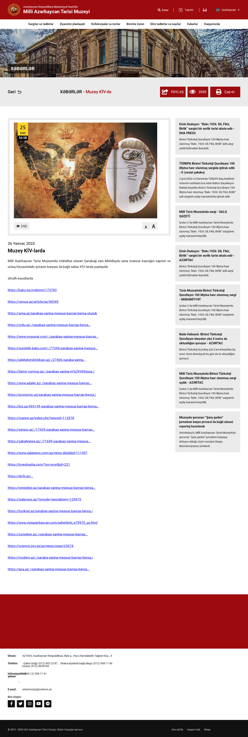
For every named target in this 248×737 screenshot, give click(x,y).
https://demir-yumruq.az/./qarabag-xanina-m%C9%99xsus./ (51, 371)
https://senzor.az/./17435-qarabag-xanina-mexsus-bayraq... (51, 429)
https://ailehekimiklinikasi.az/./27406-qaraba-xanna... (46, 360)
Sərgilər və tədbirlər (40, 24)
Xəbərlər (192, 24)
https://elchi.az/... (20, 476)
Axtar (165, 10)
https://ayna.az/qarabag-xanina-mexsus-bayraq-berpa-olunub (52, 313)
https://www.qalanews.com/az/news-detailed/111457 (48, 453)
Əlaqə (207, 729)
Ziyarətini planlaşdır (72, 24)
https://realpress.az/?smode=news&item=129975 (44, 499)
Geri (12, 92)
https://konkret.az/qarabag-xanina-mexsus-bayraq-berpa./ (50, 511)
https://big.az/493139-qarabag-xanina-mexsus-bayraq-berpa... (53, 406)
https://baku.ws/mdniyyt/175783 (32, 290)
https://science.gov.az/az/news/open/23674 (40, 546)
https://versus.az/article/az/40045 (33, 302)
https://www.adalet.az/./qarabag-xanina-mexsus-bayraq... (50, 383)
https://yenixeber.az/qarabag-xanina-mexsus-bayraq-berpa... (52, 488)
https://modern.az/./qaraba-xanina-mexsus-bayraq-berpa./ (50, 557)
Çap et (229, 92)
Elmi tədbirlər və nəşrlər (165, 24)
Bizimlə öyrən (135, 24)
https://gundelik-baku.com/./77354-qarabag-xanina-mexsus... (53, 348)
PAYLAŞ (177, 92)
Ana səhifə (177, 729)
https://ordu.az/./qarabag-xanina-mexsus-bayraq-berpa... (49, 325)
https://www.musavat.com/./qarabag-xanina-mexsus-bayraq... (53, 336)
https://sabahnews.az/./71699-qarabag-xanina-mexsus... (49, 441)
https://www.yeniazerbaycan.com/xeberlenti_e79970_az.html (52, 523)
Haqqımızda (212, 24)
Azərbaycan (229, 10)
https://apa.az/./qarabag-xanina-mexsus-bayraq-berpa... (48, 569)
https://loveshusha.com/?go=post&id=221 (39, 464)
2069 (202, 92)
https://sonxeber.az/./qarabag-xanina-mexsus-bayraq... (48, 534)
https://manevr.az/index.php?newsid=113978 (41, 418)
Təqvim (189, 10)
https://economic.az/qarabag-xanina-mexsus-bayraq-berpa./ (52, 395)
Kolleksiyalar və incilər (105, 24)
